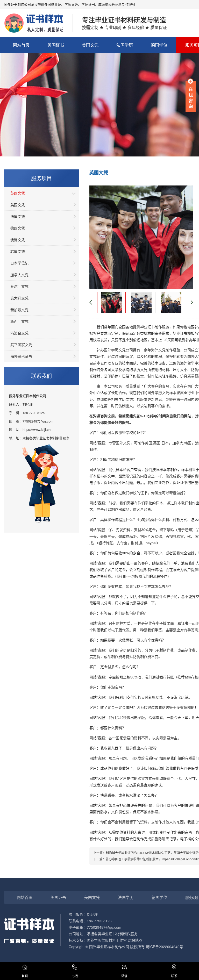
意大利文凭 (19, 298)
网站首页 (21, 45)
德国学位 (159, 45)
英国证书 (55, 45)
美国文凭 (90, 45)
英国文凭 (17, 193)
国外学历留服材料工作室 (107, 940)
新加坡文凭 (19, 309)
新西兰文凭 (19, 321)
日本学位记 (19, 263)
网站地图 (135, 940)
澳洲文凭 (17, 239)
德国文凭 (17, 228)
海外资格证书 (21, 356)
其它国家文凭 (21, 344)
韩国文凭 (17, 251)
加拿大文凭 (19, 274)
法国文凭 (17, 216)
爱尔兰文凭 (19, 286)
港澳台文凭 (19, 332)
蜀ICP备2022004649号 (164, 946)
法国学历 (124, 45)
